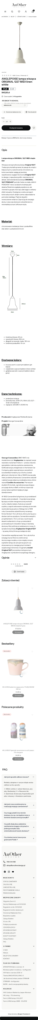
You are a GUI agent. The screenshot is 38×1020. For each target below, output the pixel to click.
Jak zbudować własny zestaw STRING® (16, 978)
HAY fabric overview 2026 (12, 973)
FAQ (4, 942)
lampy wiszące (32, 16)
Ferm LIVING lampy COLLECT (13, 998)
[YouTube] (13, 871)
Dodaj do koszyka (16, 128)
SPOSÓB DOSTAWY (10, 930)
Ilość (3, 118)
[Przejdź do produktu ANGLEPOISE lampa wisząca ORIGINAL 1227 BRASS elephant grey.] (18, 604)
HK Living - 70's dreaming (11, 995)
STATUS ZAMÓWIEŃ (10, 881)
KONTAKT (6, 959)
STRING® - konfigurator (11, 981)
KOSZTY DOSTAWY (9, 936)
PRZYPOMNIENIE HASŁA (11, 890)
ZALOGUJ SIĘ (7, 884)
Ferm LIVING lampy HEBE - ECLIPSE (15, 1001)
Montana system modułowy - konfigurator (17, 970)
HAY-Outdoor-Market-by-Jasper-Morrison (17, 992)
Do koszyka (18, 632)
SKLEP (12, 16)
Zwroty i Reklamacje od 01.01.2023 (14, 904)
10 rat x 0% (6, 921)
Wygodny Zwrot (8, 901)
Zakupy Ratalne (8, 919)
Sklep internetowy (18, 1014)
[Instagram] (9, 871)
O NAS (5, 950)
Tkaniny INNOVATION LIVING (12, 975)
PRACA (5, 953)
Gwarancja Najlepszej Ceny (12, 913)
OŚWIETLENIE (21, 16)
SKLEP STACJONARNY (10, 956)
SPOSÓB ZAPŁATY (9, 933)
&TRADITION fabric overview (12, 967)
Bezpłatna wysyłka (9, 916)
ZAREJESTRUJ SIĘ (9, 887)
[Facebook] (4, 871)
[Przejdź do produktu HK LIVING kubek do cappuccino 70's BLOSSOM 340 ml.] (18, 667)
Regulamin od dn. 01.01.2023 (12, 907)
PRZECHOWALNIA (9, 893)
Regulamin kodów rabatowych (13, 910)
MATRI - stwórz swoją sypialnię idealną (15, 984)
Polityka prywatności (10, 924)
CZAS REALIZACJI (9, 927)
